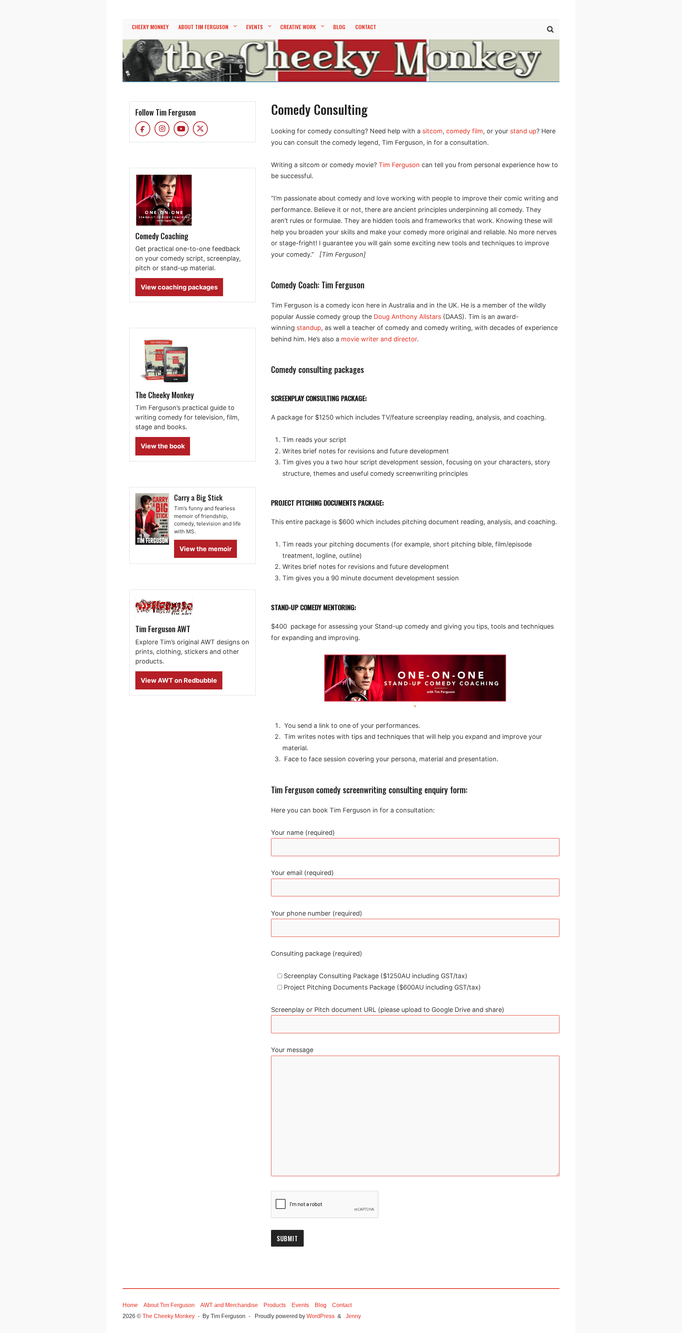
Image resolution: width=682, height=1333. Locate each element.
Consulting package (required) (316, 953)
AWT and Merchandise (229, 1305)
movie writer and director (379, 339)
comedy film (464, 131)
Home (130, 1305)
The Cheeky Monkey (168, 1316)
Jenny (353, 1316)
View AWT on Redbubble (179, 680)
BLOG (339, 26)
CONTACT (365, 26)
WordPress (321, 1316)
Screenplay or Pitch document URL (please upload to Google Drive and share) (387, 1009)
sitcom (432, 131)
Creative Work (298, 26)
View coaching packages (179, 287)
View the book (163, 446)
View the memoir (205, 549)
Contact (342, 1305)
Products (275, 1305)
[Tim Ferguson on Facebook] (142, 128)
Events (254, 26)
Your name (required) (303, 832)
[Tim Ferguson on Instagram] (162, 128)
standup (308, 327)
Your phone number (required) (316, 913)
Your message (292, 1050)
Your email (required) (302, 872)
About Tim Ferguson (203, 26)
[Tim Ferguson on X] (200, 128)
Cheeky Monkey (150, 26)
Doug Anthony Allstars (407, 316)
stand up (523, 131)
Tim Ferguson (399, 165)
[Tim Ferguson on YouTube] (181, 128)
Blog (320, 1305)
